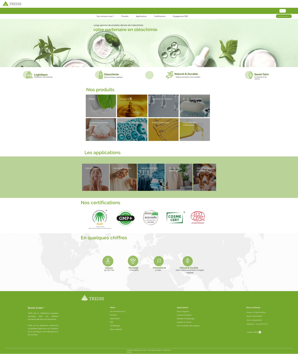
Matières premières (183, 77)
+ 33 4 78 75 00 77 (261, 324)
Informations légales (155, 350)
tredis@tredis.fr (257, 320)
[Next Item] (213, 177)
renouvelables (195, 77)
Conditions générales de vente (136, 350)
